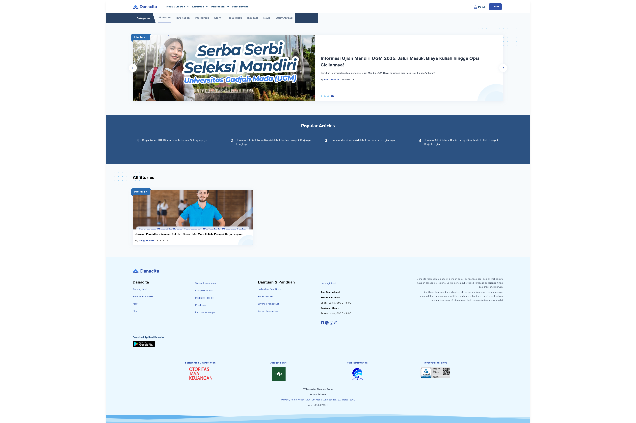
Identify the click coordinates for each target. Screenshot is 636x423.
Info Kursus (202, 18)
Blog (135, 311)
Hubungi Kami (328, 283)
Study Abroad (284, 18)
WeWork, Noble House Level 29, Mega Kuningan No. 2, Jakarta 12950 (318, 399)
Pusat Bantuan (240, 6)
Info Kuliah (183, 18)
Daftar (495, 6)
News (266, 18)
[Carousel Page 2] (326, 96)
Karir (135, 303)
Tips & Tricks (234, 18)
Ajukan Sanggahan (268, 311)
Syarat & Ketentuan (205, 283)
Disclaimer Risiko (204, 297)
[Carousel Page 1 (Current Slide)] (322, 96)
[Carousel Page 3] (330, 96)
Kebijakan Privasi (204, 290)
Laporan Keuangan (205, 312)
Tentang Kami (140, 289)
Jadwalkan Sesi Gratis (269, 289)
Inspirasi (252, 18)
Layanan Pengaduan (269, 303)
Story (217, 18)
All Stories (164, 17)
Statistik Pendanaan (143, 296)
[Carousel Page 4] (333, 96)
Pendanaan (201, 305)
